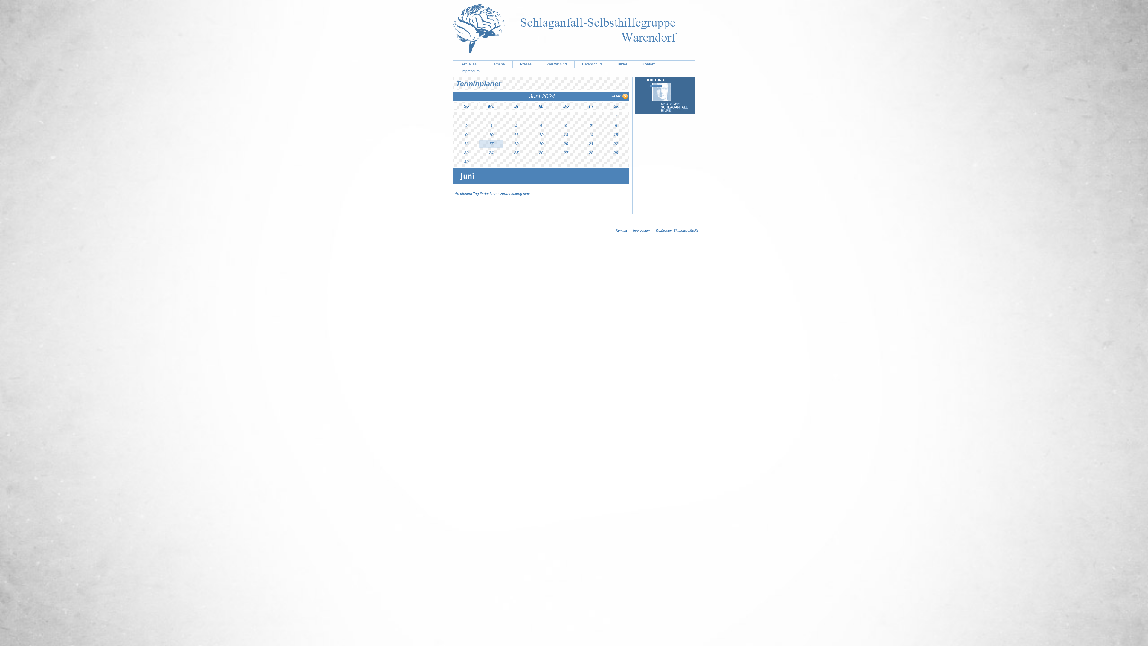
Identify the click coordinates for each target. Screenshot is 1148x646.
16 (466, 143)
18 (516, 143)
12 (541, 134)
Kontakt (648, 64)
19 (541, 143)
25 (516, 152)
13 (566, 134)
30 (466, 161)
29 (615, 152)
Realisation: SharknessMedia (677, 230)
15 (615, 134)
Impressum (641, 230)
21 (591, 143)
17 (491, 143)
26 (541, 152)
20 (566, 143)
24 (491, 152)
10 (491, 134)
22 (615, 143)
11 (516, 134)
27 (566, 152)
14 (591, 134)
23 (466, 152)
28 (591, 152)
